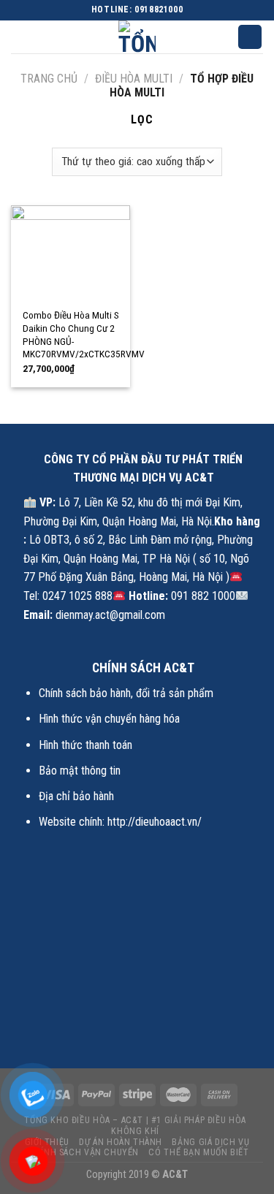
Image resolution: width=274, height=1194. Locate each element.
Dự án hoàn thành (120, 1142)
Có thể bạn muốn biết (198, 1152)
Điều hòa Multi (133, 78)
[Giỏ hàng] (250, 37)
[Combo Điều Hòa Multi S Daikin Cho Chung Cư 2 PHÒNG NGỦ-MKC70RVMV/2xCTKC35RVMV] (70, 252)
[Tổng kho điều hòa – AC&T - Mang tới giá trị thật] (137, 36)
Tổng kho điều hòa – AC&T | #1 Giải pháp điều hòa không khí (135, 1125)
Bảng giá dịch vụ (210, 1142)
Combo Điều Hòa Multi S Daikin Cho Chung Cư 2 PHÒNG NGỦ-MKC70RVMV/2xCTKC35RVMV (84, 334)
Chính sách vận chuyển (83, 1152)
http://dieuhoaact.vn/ (154, 822)
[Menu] (19, 38)
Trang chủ (48, 78)
